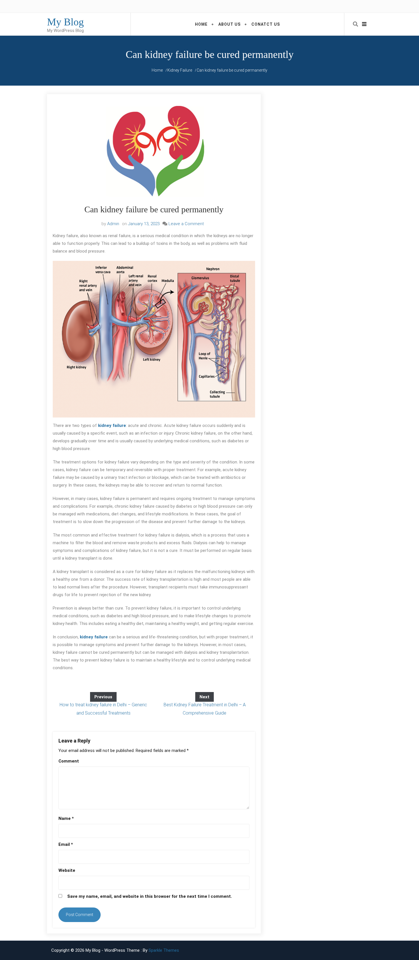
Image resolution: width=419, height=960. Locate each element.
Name (66, 818)
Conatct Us (265, 24)
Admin (113, 223)
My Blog (65, 22)
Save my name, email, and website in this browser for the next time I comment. (149, 896)
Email (65, 844)
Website (66, 870)
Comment (68, 761)
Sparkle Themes (164, 950)
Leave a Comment (186, 223)
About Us (229, 24)
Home (201, 24)
